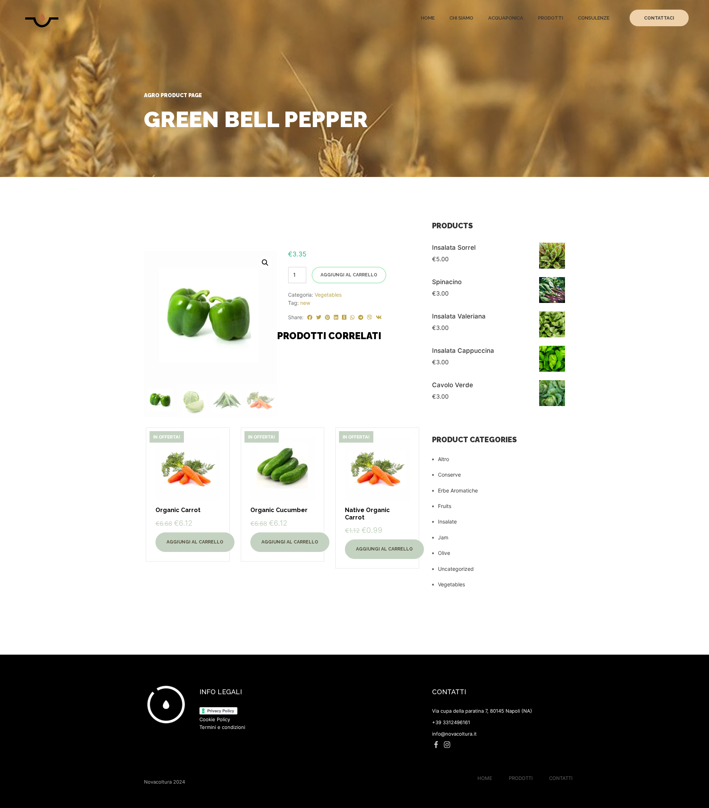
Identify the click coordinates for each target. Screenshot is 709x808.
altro (443, 459)
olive (444, 553)
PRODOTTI (550, 18)
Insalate (447, 521)
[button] (265, 262)
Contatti (560, 778)
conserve (449, 474)
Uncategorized (456, 569)
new (305, 303)
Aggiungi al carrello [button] (195, 542)
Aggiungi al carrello (349, 274)
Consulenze (593, 18)
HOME (428, 18)
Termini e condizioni (222, 727)
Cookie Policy (214, 719)
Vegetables (328, 295)
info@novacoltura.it (454, 734)
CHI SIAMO (461, 18)
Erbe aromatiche (458, 490)
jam (443, 537)
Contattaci (659, 18)
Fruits (444, 506)
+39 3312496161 (451, 722)
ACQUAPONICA (505, 18)
